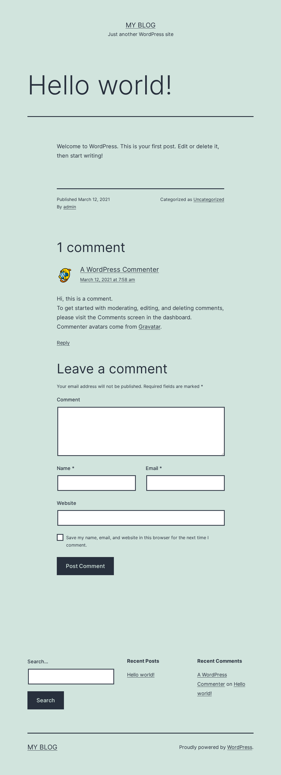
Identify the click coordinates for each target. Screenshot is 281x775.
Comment (68, 399)
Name (65, 468)
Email (154, 468)
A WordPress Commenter (119, 269)
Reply (63, 343)
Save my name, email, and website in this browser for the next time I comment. (137, 541)
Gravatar (149, 326)
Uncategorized (208, 199)
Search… (37, 661)
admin (69, 206)
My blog (141, 25)
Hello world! (140, 675)
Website (66, 503)
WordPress (239, 747)
